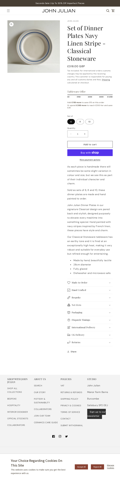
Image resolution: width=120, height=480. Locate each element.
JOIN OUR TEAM (42, 415)
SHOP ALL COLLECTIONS (14, 390)
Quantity (71, 128)
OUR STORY (40, 392)
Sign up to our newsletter (96, 414)
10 (89, 121)
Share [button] (74, 351)
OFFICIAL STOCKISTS (17, 418)
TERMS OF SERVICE (70, 412)
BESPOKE (12, 398)
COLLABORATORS (16, 425)
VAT (62, 385)
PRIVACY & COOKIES (71, 405)
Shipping (106, 79)
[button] (8, 10)
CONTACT (66, 418)
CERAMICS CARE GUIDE (46, 422)
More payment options (90, 160)
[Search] (108, 10)
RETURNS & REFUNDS (71, 392)
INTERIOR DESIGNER (17, 412)
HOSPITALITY (13, 405)
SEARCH (38, 385)
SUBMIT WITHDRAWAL (72, 425)
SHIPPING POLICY (69, 399)
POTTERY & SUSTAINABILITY (42, 401)
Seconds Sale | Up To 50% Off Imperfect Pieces (60, 3)
